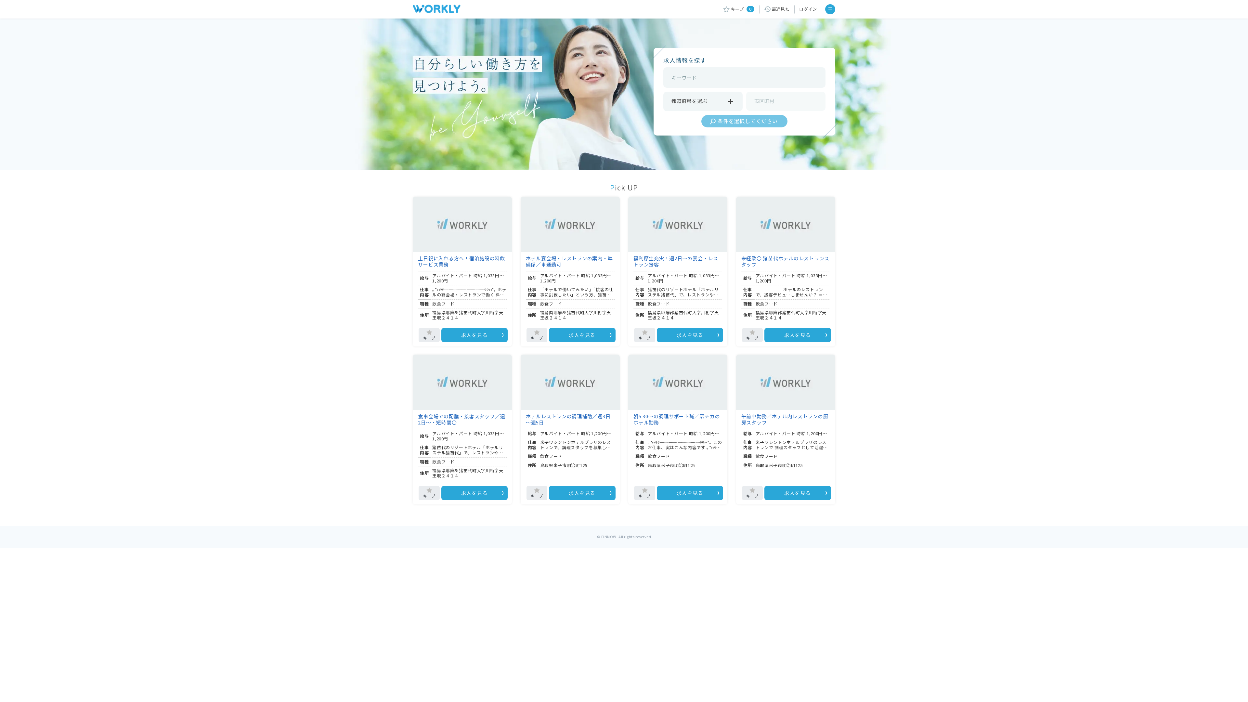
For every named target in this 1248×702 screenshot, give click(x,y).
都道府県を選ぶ (689, 101)
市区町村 (764, 101)
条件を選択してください (748, 121)
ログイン (808, 9)
